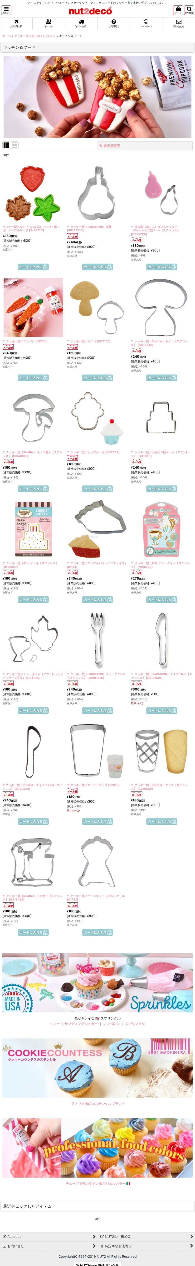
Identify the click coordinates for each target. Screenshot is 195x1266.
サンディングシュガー (81, 1024)
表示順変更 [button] (112, 146)
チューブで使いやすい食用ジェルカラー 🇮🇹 (98, 1183)
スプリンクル (135, 1024)
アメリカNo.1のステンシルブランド (98, 1103)
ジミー (55, 1024)
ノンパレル (111, 1024)
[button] (6, 10)
